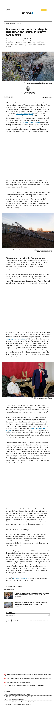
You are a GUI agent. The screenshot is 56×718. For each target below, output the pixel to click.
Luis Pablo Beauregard (28, 92)
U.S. (5, 20)
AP (15, 596)
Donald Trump (13, 23)
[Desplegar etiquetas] (49, 615)
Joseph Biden (6, 23)
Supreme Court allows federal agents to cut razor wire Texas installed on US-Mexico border (31, 603)
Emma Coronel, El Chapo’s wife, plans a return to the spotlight (18, 704)
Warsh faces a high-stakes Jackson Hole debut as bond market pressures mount (25, 685)
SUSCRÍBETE (43, 9)
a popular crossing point (24, 114)
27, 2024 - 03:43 (30, 93)
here (33, 621)
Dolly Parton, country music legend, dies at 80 (14, 699)
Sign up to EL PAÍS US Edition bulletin (15, 586)
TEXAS (7, 26)
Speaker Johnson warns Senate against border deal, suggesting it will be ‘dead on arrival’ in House (32, 594)
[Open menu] (5, 13)
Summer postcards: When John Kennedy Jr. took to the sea (17, 694)
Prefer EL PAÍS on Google (46, 97)
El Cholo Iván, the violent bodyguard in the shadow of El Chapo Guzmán (20, 696)
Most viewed (7, 691)
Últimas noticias (8, 672)
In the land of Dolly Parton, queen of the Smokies (18, 682)
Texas (7, 615)
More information (9, 621)
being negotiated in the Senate (16, 339)
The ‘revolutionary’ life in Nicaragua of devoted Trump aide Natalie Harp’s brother (22, 701)
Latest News (19, 23)
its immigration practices (31, 122)
